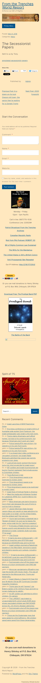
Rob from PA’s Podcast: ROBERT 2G (20, 240)
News (13, 37)
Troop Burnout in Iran (15, 475)
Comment (7, 134)
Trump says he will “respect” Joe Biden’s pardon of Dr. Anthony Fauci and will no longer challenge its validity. (20, 588)
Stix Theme (33, 674)
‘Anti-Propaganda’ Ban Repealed (20, 260)
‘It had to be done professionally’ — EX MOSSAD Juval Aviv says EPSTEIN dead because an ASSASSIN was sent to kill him (20, 540)
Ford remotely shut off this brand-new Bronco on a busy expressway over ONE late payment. (20, 564)
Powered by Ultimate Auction (30, 682)
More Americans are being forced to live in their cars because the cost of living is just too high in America (19, 504)
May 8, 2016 (12, 34)
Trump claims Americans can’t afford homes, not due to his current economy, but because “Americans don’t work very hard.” (19, 438)
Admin (28, 81)
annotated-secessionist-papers (15, 60)
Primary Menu (8, 26)
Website (6, 168)
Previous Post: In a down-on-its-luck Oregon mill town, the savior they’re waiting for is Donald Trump (11, 97)
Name (4, 148)
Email (4, 158)
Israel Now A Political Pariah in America (22, 492)
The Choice (13, 535)
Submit (35, 411)
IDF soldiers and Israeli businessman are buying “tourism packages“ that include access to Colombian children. (20, 470)
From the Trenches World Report (17, 5)
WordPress (17, 674)
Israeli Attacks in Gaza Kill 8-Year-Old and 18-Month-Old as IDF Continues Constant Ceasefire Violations (20, 581)
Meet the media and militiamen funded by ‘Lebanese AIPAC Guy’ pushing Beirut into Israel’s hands (19, 496)
